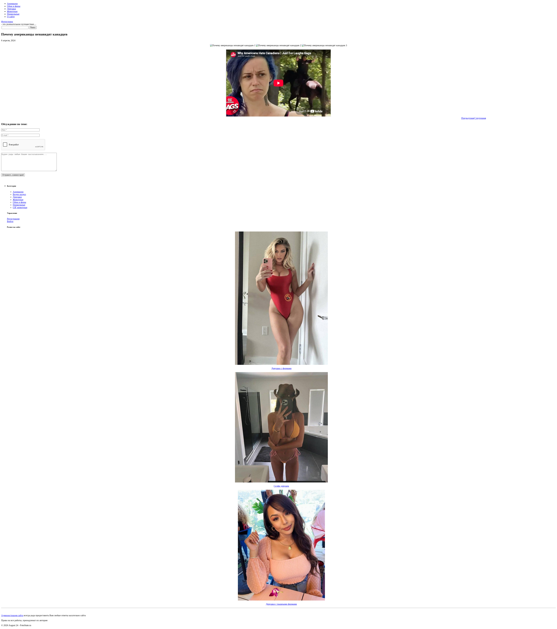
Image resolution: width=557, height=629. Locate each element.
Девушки (11, 9)
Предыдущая (467, 118)
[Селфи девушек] (281, 481)
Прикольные (13, 14)
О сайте (11, 16)
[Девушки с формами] (281, 364)
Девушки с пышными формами (281, 604)
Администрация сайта (12, 615)
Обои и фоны (13, 6)
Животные (12, 11)
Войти (10, 221)
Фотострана (7, 21)
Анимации (12, 3)
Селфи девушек (281, 486)
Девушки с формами (281, 368)
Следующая (480, 118)
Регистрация (13, 219)
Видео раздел (19, 194)
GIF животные (20, 207)
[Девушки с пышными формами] (281, 600)
